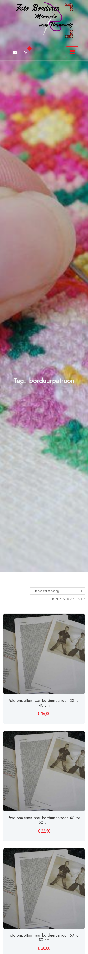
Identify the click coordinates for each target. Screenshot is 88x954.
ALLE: (81, 598)
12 (68, 598)
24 (73, 598)
